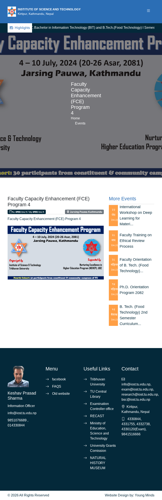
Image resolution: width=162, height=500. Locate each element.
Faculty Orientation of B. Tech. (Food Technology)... (135, 265)
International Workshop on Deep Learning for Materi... (136, 215)
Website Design (117, 495)
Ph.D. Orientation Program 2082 (134, 290)
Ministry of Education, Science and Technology (99, 430)
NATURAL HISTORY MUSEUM (98, 463)
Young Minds (144, 495)
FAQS (56, 386)
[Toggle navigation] (148, 11)
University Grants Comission (103, 448)
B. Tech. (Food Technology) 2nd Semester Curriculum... (133, 315)
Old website (61, 393)
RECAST (97, 416)
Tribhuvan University (97, 381)
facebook (59, 379)
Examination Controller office (102, 406)
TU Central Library (98, 394)
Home (75, 118)
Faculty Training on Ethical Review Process (136, 241)
